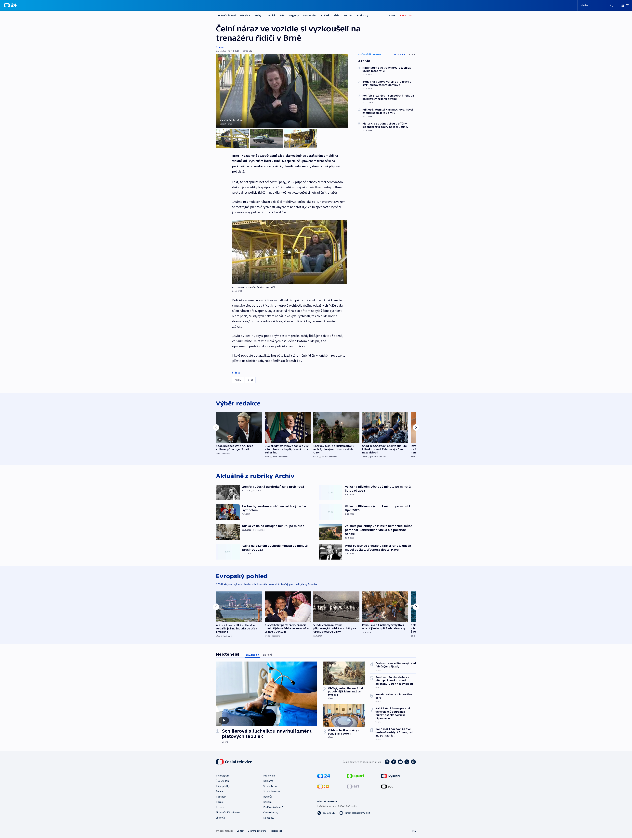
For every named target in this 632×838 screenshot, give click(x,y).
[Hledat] (611, 5)
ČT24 (250, 379)
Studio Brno (270, 786)
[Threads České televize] (413, 761)
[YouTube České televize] (400, 761)
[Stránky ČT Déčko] (323, 786)
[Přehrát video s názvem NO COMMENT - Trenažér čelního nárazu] (289, 252)
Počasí (325, 15)
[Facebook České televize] (393, 761)
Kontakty (268, 817)
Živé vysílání (222, 780)
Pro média (269, 775)
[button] (289, 252)
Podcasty (362, 15)
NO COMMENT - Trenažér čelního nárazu (252, 287)
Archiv (238, 379)
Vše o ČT (220, 817)
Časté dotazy (270, 812)
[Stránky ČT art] (353, 786)
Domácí (270, 15)
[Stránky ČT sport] (355, 775)
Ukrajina (245, 15)
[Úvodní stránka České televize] (234, 761)
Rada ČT (268, 796)
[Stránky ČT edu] (387, 786)
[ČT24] (10, 5)
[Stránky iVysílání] (390, 775)
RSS (414, 830)
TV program (222, 775)
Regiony (294, 15)
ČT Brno (220, 47)
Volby (258, 15)
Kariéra (267, 801)
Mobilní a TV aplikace (228, 812)
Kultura (348, 15)
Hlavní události (227, 15)
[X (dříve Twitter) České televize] (406, 761)
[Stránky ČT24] (323, 775)
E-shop (220, 807)
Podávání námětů (273, 807)
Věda (336, 15)
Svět (282, 15)
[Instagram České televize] (387, 761)
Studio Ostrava (271, 791)
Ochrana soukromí (257, 830)
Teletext (221, 791)
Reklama (268, 780)
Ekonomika (309, 15)
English (240, 830)
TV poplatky (223, 786)
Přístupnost (276, 830)
